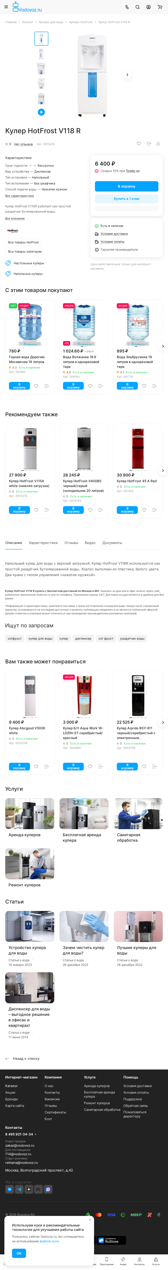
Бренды (11, 1099)
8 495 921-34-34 (19, 1134)
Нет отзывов (23, 144)
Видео (90, 542)
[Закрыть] (90, 1220)
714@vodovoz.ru (18, 1154)
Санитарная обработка (102, 1110)
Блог (48, 1119)
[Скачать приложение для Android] (111, 1240)
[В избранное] (138, 143)
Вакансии (52, 1099)
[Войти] (148, 7)
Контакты (52, 1092)
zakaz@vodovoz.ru (19, 1145)
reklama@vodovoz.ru (21, 1163)
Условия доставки (137, 1086)
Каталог (11, 1086)
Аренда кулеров (24, 834)
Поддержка (132, 1099)
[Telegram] (19, 1189)
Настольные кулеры (29, 263)
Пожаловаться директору (134, 1114)
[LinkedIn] (48, 1189)
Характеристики (43, 542)
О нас (49, 1086)
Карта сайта (14, 1106)
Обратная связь (135, 1106)
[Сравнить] (149, 143)
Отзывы (71, 542)
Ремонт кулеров (24, 885)
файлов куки (49, 1241)
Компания (53, 1077)
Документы (112, 542)
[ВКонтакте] (9, 1189)
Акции (10, 1092)
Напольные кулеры (28, 274)
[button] (127, 74)
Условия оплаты (136, 1092)
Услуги (90, 1077)
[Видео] (41, 112)
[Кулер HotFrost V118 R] (92, 75)
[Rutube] (38, 1189)
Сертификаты (55, 1112)
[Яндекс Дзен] (28, 1189)
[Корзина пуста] (160, 7)
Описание (13, 542)
